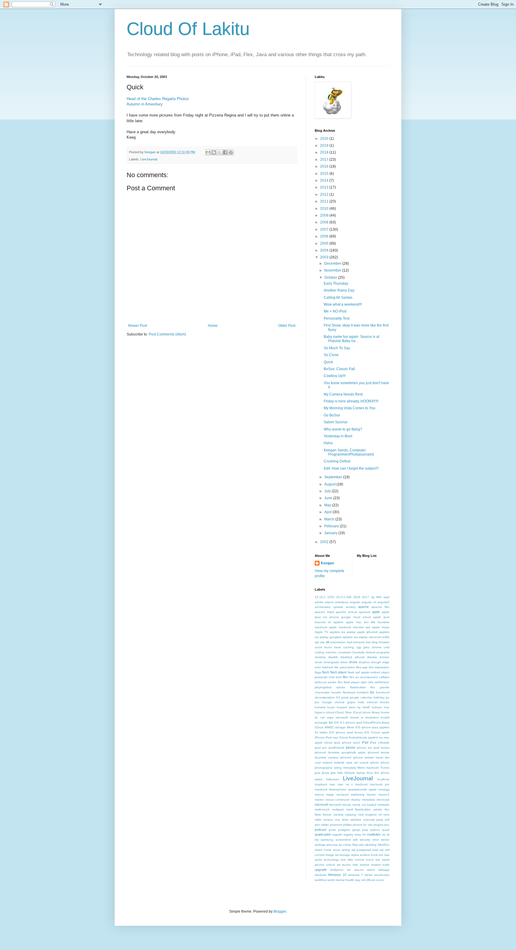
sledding (371, 844)
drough (376, 662)
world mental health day (343, 880)
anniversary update (329, 607)
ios (331, 722)
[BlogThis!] (214, 152)
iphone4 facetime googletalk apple (340, 752)
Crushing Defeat (337, 461)
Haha (328, 443)
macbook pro (379, 784)
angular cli (368, 602)
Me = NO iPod (335, 311)
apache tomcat (346, 612)
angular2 (383, 602)
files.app (362, 667)
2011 (324, 201)
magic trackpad (337, 794)
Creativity (358, 652)
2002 (324, 542)
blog (375, 642)
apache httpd (324, 612)
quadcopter (323, 834)
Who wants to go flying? (343, 429)
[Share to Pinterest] (231, 152)
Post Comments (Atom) (167, 334)
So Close (331, 355)
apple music (380, 627)
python (375, 829)
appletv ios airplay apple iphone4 (354, 632)
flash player (338, 672)
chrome (376, 647)
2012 (324, 194)
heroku (384, 702)
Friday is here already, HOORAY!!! (351, 401)
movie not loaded (364, 804)
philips (347, 824)
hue (386, 707)
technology (331, 859)
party (379, 819)
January (331, 533)
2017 (324, 159)
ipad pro (321, 747)
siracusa (332, 844)
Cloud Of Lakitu (188, 29)
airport (329, 602)
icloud (330, 712)
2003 (324, 257)
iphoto (374, 762)
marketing (357, 794)
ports (332, 829)
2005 (324, 243)
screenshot (343, 839)
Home (213, 326)
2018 (324, 152)
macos (319, 794)
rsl (387, 834)
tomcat (359, 859)
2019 (324, 145)
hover (331, 707)
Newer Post (137, 326)
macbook (361, 784)
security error (369, 839)
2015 (324, 173)
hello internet (367, 702)
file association (344, 667)
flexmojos (349, 692)
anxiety (351, 607)
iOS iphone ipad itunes (346, 732)
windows (320, 875)
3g (372, 597)
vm (349, 869)
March (329, 519)
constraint (344, 652)
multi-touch (322, 809)
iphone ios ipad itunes (373, 747)
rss (317, 839)
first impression (379, 667)
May (328, 505)
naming (338, 814)
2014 (324, 180)
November (333, 270)
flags (318, 672)
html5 (366, 707)
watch (371, 869)
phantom (336, 824)
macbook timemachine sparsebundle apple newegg (352, 789)
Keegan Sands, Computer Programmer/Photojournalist (349, 452)
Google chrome (333, 702)
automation (338, 642)
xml (363, 880)
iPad (365, 742)
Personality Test (336, 318)
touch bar (373, 859)
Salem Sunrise (336, 422)
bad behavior (356, 642)
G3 (338, 697)
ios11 (356, 742)
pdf (387, 819)
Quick (328, 362)
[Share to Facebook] (225, 152)
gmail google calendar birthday (363, 697)
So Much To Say (337, 348)
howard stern (346, 707)
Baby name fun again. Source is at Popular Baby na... (351, 339)
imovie (354, 717)
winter (369, 875)
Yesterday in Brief (338, 436)
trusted (376, 864)
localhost (383, 779)
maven (371, 794)
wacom (359, 869)
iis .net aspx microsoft (331, 717)
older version (324, 819)
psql (365, 829)
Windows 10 (337, 875)
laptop (361, 772)
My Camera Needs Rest (343, 394)
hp (359, 707)
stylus (355, 854)
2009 (324, 215)
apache (363, 607)
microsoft (335, 804)
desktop (320, 657)
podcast (320, 829)
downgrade (331, 662)
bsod (337, 647)
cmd (386, 647)
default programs (377, 652)
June (328, 498)
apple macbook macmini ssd (350, 627)
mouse (346, 804)
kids (340, 772)
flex (345, 677)
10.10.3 (320, 597)
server (385, 839)
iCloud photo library (366, 712)
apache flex (380, 607)
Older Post (286, 326)
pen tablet (322, 824)
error (318, 667)
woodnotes (381, 875)
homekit (320, 707)
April (328, 512)
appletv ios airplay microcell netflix (366, 637)
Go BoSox (332, 415)
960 (379, 597)
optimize (355, 819)
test (343, 859)
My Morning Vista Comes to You (349, 408)
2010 (324, 208)
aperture (365, 612)
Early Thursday (336, 283)
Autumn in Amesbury (145, 104)
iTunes (384, 767)
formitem (362, 692)
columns (331, 652)
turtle (386, 864)
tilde (350, 859)
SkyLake (358, 844)
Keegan (327, 563)
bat (368, 642)
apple (376, 612)
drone (353, 662)
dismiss (372, 657)
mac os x (345, 784)
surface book (369, 854)
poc (386, 824)
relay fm (360, 834)
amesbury (341, 602)
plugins (378, 824)
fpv (372, 692)
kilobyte (350, 772)
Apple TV (321, 632)
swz (386, 854)
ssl (337, 854)
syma (318, 859)
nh (380, 814)
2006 (324, 236)
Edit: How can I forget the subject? (351, 468)
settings (320, 844)
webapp (383, 869)
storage (345, 854)
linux (370, 772)
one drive (341, 819)
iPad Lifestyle (379, 742)
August (330, 484)
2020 (324, 139)
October (331, 277)
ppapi (356, 829)
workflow (320, 880)
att (327, 642)
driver (344, 662)
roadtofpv (374, 834)
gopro (351, 702)
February (332, 526)
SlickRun (383, 844)
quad (385, 829)
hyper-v (320, 712)
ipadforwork (336, 747)
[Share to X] (219, 152)
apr (317, 642)
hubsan (377, 707)
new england (367, 814)
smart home (323, 849)
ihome (385, 712)
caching (348, 647)
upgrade (321, 869)
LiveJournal (148, 159)
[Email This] (208, 152)
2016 (324, 166)
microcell (321, 804)
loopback (321, 784)
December (333, 263)
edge (385, 662)
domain (384, 657)
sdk (355, 839)
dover (318, 662)
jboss (325, 772)
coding (319, 652)
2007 (324, 229)
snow (336, 849)
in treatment (370, 717)
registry (348, 834)
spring (346, 849)
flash (325, 672)
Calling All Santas (338, 297)
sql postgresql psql (364, 849)
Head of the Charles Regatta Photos (158, 98)
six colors (345, 844)
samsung (327, 839)
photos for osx (363, 824)
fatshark (327, 667)
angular (355, 602)
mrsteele (383, 804)
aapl (386, 597)
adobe (319, 602)
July (328, 491)
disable (333, 657)
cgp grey (362, 647)
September (333, 477)
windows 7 (355, 875)
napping (350, 814)
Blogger (280, 911)
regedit (337, 834)
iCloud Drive (343, 712)
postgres (344, 829)
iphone (350, 747)
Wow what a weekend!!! (343, 304)
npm (386, 814)
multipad (338, 809)
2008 (324, 222)
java (317, 772)
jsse (333, 772)
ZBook (370, 880)
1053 (330, 597)
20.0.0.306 (343, 597)
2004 (324, 250)
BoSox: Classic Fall (339, 369)
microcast (383, 799)
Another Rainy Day (339, 290)
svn (381, 854)
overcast (369, 819)
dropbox (364, 662)
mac (332, 784)
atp (322, 642)
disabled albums (352, 657)
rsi (383, 834)
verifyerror (336, 869)
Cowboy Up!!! (334, 376)
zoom (380, 880)
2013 (324, 187)
